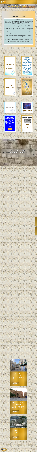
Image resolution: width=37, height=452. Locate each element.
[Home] (1, 2)
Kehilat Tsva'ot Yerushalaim (27, 110)
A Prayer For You (27, 127)
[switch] (4, 2)
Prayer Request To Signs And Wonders (27, 124)
